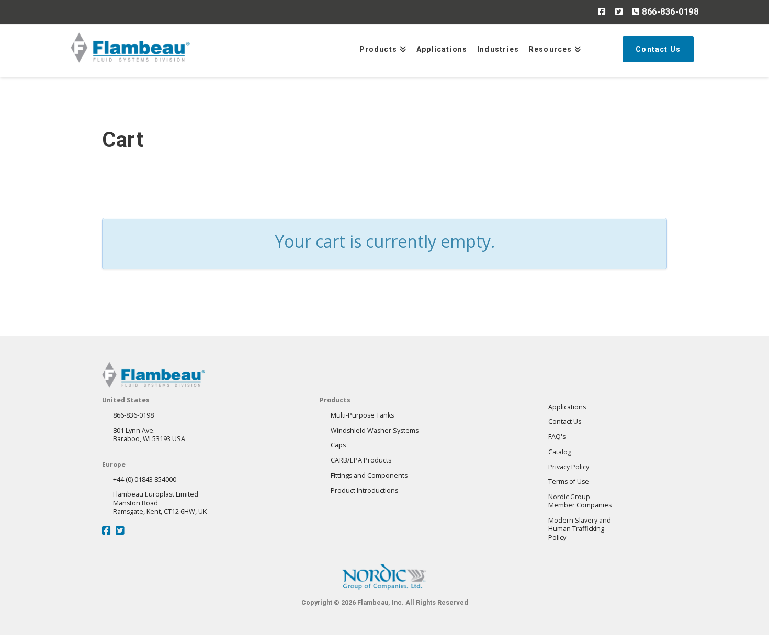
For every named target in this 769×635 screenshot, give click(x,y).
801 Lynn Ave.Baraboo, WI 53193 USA (149, 434)
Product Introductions (364, 490)
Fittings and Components (369, 475)
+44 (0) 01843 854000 (144, 479)
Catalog (559, 451)
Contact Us (564, 421)
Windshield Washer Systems (375, 430)
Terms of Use (568, 481)
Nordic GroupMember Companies (580, 501)
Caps (338, 445)
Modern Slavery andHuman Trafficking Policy (579, 529)
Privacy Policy (568, 467)
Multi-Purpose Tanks (362, 415)
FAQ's (557, 436)
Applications (567, 406)
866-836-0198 (669, 12)
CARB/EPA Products (361, 460)
